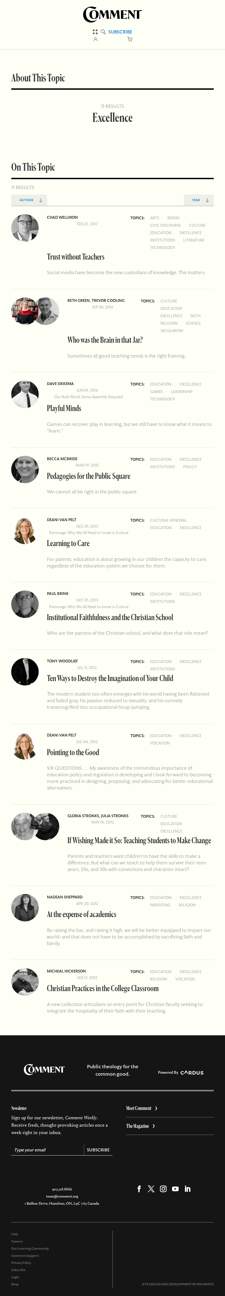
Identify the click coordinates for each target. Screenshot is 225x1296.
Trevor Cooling (108, 300)
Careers (17, 1241)
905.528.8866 (62, 1189)
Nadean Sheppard (65, 897)
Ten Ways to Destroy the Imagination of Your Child (110, 678)
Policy (189, 467)
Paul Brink (58, 593)
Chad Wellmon (62, 217)
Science (193, 323)
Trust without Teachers (76, 256)
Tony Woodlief (62, 661)
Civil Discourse (165, 225)
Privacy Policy (21, 1263)
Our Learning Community (30, 1248)
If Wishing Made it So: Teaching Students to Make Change (139, 840)
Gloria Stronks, (84, 816)
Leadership (181, 391)
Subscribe (120, 32)
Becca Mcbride (62, 459)
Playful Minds (64, 408)
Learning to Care (68, 543)
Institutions (162, 240)
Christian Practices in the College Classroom (103, 988)
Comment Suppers (25, 1256)
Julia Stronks (114, 816)
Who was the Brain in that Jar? (105, 339)
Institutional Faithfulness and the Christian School (110, 617)
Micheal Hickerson (66, 971)
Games (156, 391)
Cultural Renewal (168, 520)
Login (15, 1277)
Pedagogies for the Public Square (88, 476)
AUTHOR (26, 200)
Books (173, 218)
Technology (162, 247)
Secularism (172, 330)
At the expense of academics (81, 914)
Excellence (190, 232)
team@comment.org (62, 1196)
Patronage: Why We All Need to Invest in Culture (88, 532)
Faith (195, 316)
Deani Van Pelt (61, 520)
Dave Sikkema (60, 383)
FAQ (14, 1234)
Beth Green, (80, 300)
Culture (197, 225)
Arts (154, 218)
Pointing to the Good (73, 752)
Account (95, 39)
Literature (193, 240)
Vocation (160, 743)
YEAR (196, 200)
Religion (169, 323)
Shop (15, 1284)
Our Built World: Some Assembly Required (88, 397)
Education (160, 232)
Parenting (160, 905)
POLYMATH (205, 1284)
